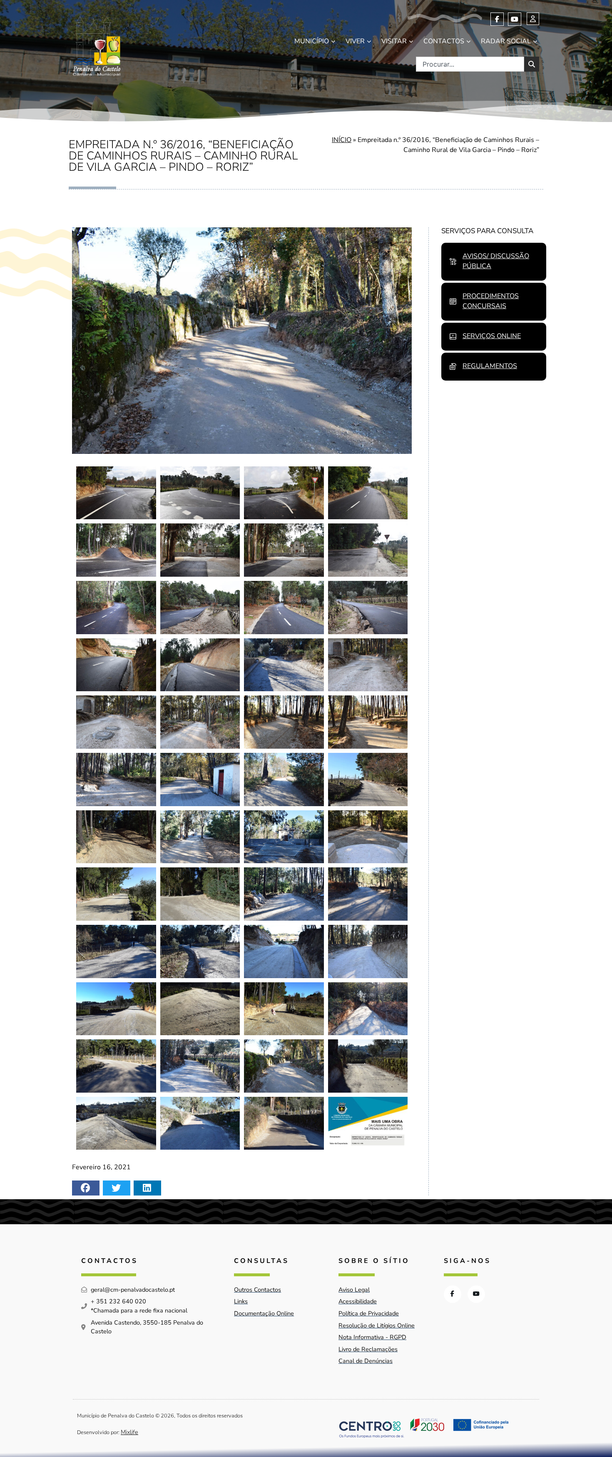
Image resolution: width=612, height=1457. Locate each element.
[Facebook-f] (497, 19)
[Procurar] (531, 64)
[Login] (533, 18)
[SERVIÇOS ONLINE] (453, 336)
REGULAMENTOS (490, 366)
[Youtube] (514, 19)
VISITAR (394, 41)
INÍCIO (341, 139)
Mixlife (129, 1432)
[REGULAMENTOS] (453, 366)
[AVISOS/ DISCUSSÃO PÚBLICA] (453, 261)
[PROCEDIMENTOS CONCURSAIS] (453, 301)
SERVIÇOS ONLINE (492, 336)
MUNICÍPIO (311, 41)
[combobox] (470, 64)
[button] (86, 1188)
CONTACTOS (443, 41)
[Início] (96, 44)
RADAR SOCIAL (506, 41)
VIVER (355, 41)
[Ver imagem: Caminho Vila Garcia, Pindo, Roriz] (116, 493)
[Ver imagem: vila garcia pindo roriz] (368, 1123)
